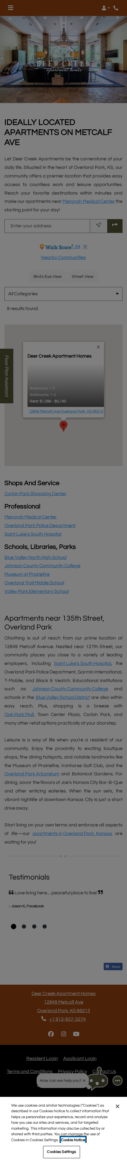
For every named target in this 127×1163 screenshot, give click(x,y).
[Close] (117, 1106)
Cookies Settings (61, 1152)
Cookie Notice (73, 1140)
